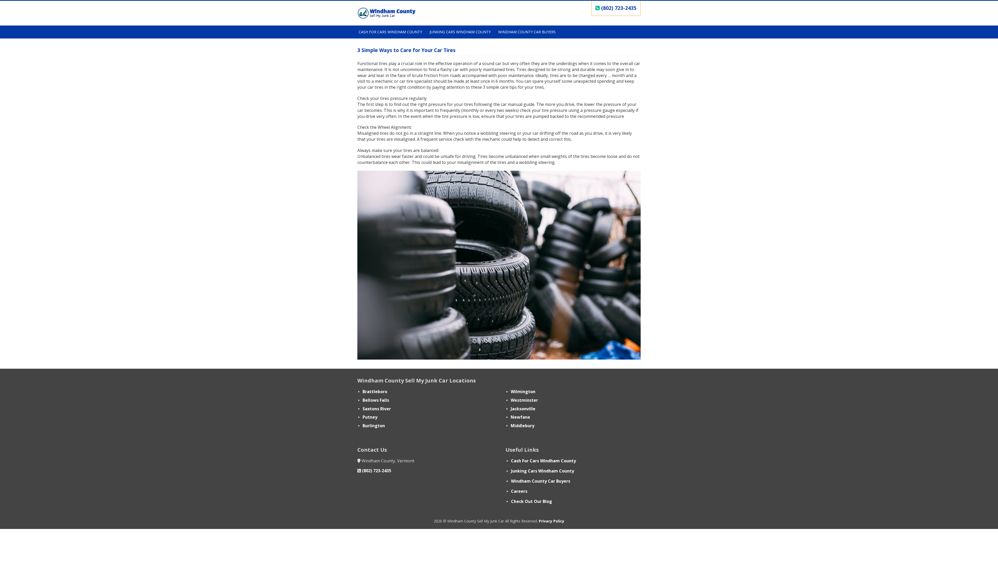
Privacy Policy (551, 521)
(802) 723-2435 (376, 471)
